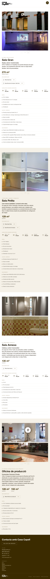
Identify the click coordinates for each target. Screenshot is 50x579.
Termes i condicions (36, 576)
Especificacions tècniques (10, 227)
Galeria (3, 566)
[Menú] (47, 2)
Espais (3, 564)
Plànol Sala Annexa (8, 368)
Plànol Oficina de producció (10, 496)
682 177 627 (7, 555)
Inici (3, 562)
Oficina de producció (6, 565)
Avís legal (30, 576)
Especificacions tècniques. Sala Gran (12, 83)
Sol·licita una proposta (9, 543)
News (3, 569)
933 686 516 (6, 553)
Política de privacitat (44, 576)
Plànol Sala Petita (8, 224)
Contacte (4, 570)
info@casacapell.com (6, 557)
